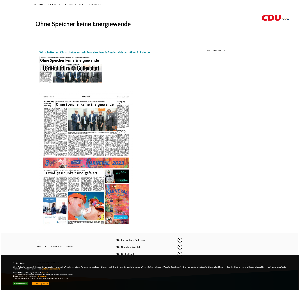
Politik (62, 4)
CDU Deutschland (125, 254)
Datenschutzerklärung (51, 269)
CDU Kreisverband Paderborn (130, 240)
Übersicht (45, 273)
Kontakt (69, 247)
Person (52, 4)
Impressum (42, 247)
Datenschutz (56, 247)
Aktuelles (39, 4)
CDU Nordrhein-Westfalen (129, 247)
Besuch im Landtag (90, 4)
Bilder (72, 4)
